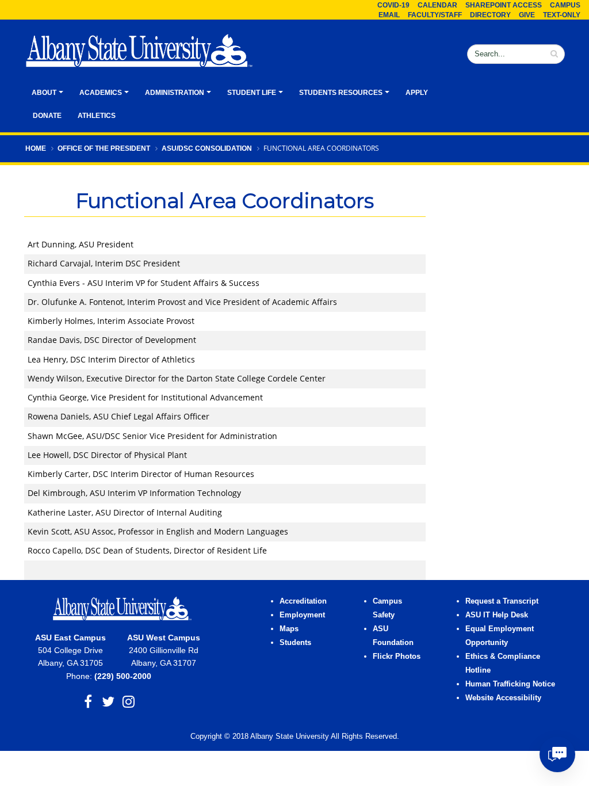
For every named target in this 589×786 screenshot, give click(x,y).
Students (295, 643)
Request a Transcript (501, 601)
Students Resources (341, 93)
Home (35, 148)
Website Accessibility (504, 698)
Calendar (437, 5)
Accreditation (303, 601)
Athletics (97, 116)
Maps (289, 629)
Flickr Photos (396, 657)
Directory (490, 15)
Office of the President (104, 148)
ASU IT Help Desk (496, 615)
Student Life (251, 93)
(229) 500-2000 (122, 676)
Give (527, 15)
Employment (302, 615)
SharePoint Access (503, 5)
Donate (47, 116)
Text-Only (561, 15)
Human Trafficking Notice (510, 684)
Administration (174, 93)
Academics (100, 93)
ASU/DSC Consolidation (207, 148)
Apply (417, 93)
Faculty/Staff (435, 15)
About (44, 93)
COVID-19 (393, 5)
